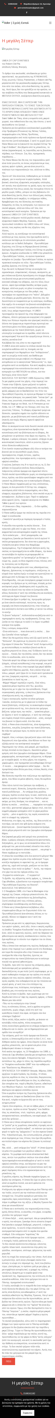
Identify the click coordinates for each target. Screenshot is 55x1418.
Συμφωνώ (27, 1413)
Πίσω (8, 1361)
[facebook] (27, 12)
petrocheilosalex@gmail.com (31, 8)
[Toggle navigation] (50, 23)
